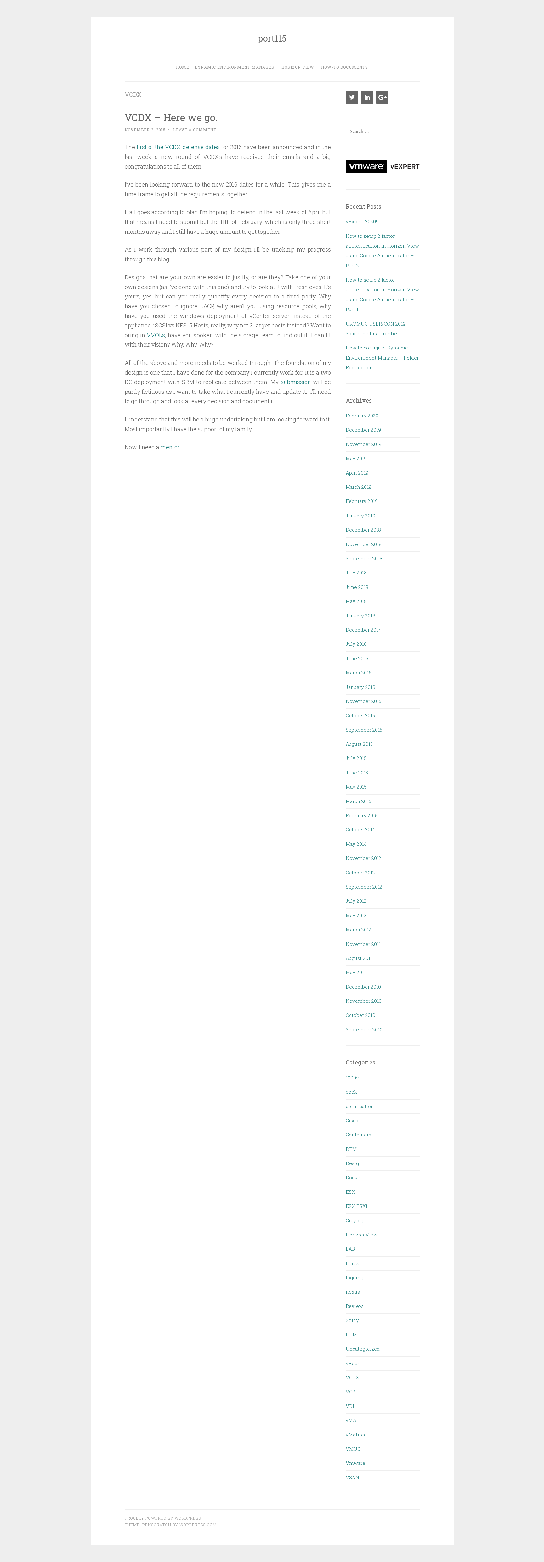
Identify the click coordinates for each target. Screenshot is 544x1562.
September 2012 (364, 887)
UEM (351, 1334)
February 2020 (362, 415)
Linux (352, 1263)
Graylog (354, 1220)
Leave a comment (194, 129)
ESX (350, 1192)
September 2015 (364, 730)
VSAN (352, 1477)
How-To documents (344, 67)
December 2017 (363, 630)
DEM (351, 1149)
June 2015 (357, 772)
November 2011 (363, 944)
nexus (353, 1292)
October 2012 (360, 872)
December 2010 (363, 987)
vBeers (354, 1363)
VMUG (353, 1449)
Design (354, 1163)
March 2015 (358, 801)
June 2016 (357, 658)
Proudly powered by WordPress (163, 1517)
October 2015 (360, 715)
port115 (272, 38)
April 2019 (357, 473)
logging (354, 1277)
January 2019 (360, 515)
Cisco (352, 1120)
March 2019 (358, 487)
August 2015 (359, 744)
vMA (351, 1420)
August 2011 (359, 958)
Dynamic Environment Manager (235, 67)
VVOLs (156, 335)
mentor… (172, 447)
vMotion (355, 1434)
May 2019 (356, 458)
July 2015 (356, 758)
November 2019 (364, 444)
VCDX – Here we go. (171, 117)
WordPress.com (198, 1524)
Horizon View (297, 67)
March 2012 (358, 929)
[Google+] (382, 97)
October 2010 (360, 1015)
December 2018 (363, 530)
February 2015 (361, 815)
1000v (352, 1077)
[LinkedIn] (367, 97)
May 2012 (356, 915)
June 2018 (357, 587)
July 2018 (356, 572)
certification (360, 1106)
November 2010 (364, 1001)
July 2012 (356, 901)
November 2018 (364, 544)
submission (296, 382)
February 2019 (362, 501)
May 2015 (356, 787)
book (351, 1092)
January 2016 (360, 687)
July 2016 (356, 644)
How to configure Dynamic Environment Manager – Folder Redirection (382, 357)
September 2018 (364, 558)
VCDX (352, 1377)
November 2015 (363, 701)
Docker (354, 1177)
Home (182, 67)
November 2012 (363, 858)
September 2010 (364, 1029)
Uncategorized (363, 1349)
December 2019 (363, 430)
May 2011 (356, 972)
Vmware (355, 1463)
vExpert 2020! (361, 221)
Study (352, 1320)
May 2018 (356, 601)
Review (354, 1306)
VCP (350, 1391)
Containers (358, 1134)
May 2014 (356, 844)
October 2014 (360, 829)
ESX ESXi (356, 1206)
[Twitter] (352, 97)
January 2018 (360, 615)
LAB (350, 1249)
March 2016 (358, 672)
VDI (350, 1406)
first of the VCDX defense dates (178, 147)
